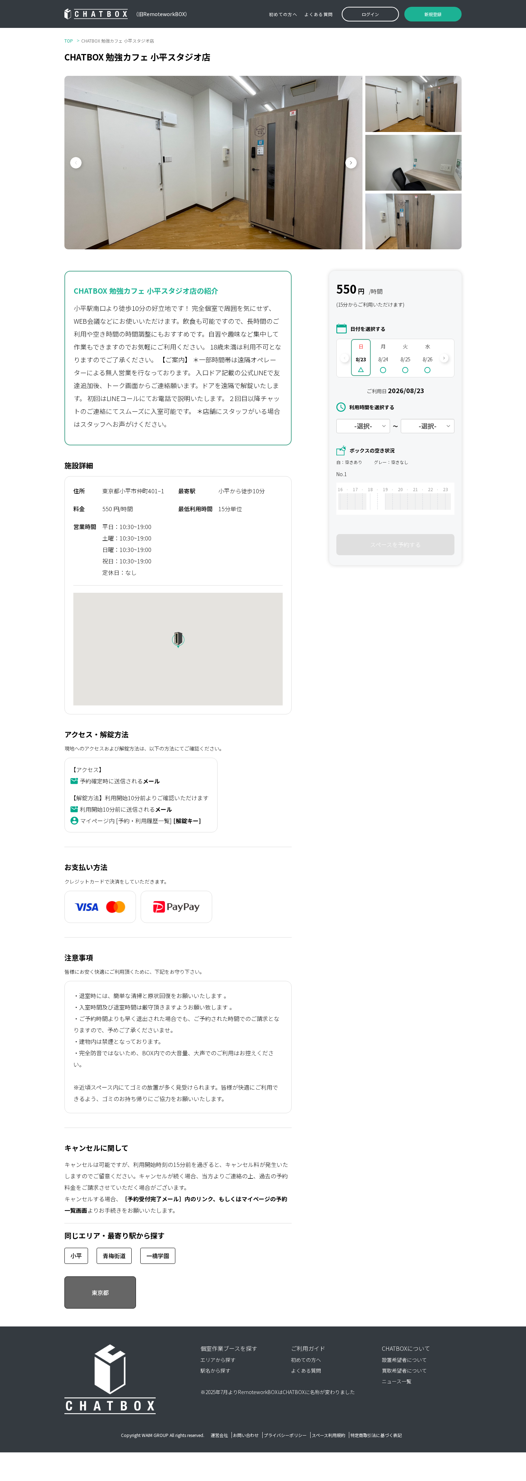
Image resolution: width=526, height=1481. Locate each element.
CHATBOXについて (406, 1348)
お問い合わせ (246, 1435)
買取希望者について (404, 1370)
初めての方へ (283, 14)
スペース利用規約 (328, 1435)
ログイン (370, 14)
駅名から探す (215, 1370)
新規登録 (433, 14)
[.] (349, 498)
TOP (68, 41)
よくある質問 (319, 14)
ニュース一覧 (396, 1381)
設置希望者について (404, 1359)
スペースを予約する (395, 544)
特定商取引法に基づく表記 (376, 1435)
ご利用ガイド (308, 1348)
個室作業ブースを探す (228, 1348)
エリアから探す (217, 1359)
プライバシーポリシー (285, 1435)
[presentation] (73, 162)
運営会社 (219, 1435)
